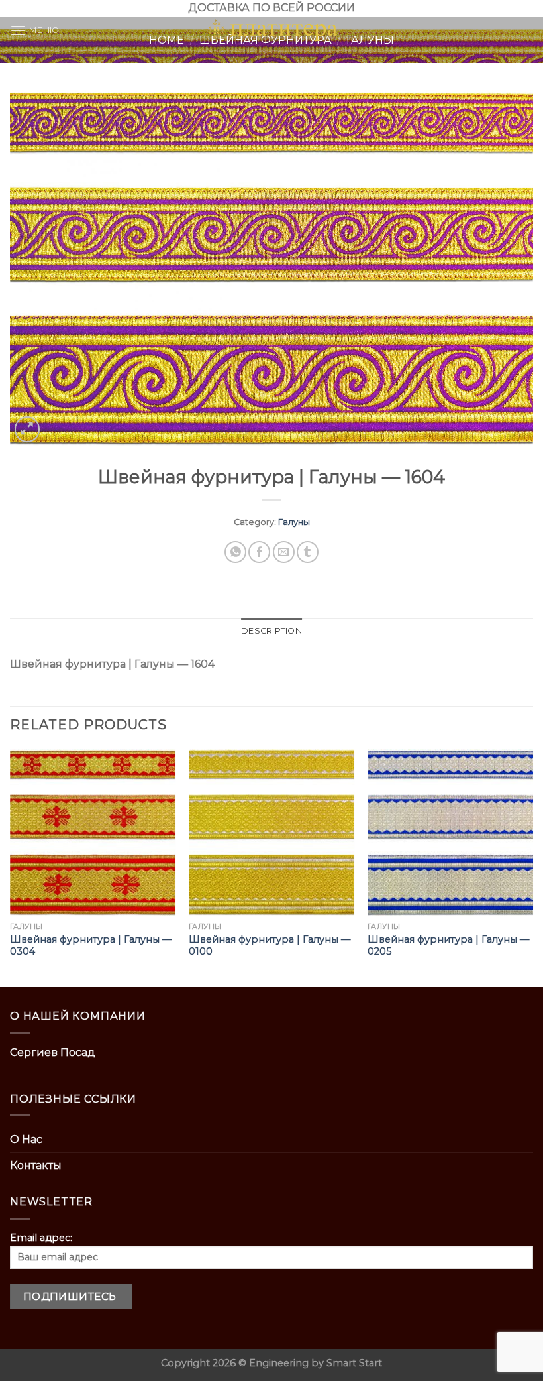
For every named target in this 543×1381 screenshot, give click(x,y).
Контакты (36, 1165)
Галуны (294, 522)
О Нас (26, 1139)
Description (271, 631)
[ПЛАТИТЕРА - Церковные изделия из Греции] (271, 30)
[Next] (532, 866)
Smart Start (354, 1363)
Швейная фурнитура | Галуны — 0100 (269, 945)
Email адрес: (41, 1238)
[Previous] (11, 866)
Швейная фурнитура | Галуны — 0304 (91, 945)
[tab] (271, 631)
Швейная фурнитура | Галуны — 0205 (448, 945)
